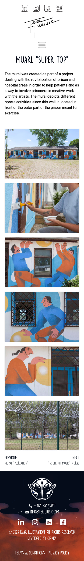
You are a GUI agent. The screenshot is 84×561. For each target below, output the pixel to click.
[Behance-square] (49, 522)
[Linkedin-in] (21, 522)
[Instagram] (35, 522)
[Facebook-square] (63, 522)
